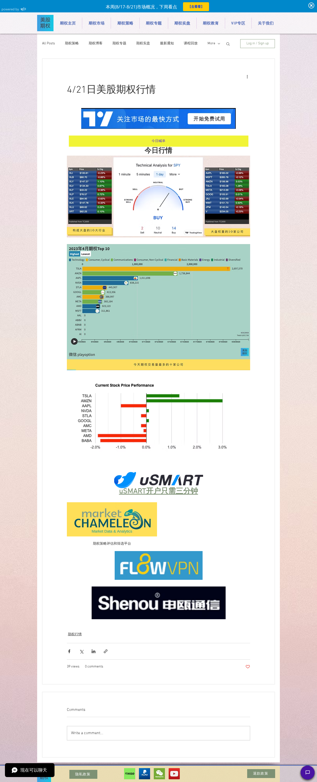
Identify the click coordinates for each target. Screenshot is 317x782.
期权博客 (96, 43)
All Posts (48, 43)
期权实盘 (143, 43)
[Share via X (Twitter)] (81, 651)
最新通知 (167, 43)
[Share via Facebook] (69, 651)
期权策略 (72, 43)
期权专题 (119, 43)
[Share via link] (105, 651)
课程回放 (191, 43)
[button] (228, 44)
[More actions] (247, 77)
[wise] (129, 773)
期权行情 (75, 634)
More (211, 43)
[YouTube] (174, 773)
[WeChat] (159, 773)
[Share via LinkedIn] (93, 651)
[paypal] (144, 773)
